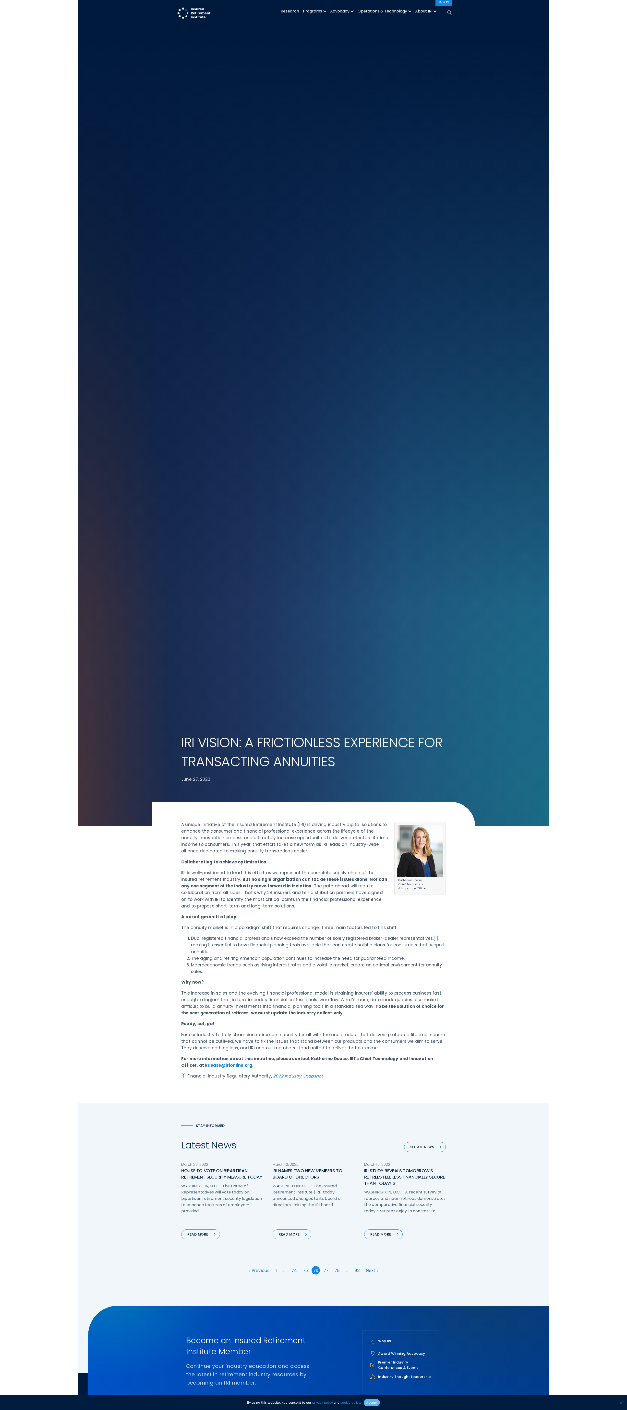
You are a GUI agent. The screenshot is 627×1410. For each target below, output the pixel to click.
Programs (312, 11)
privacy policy (322, 1402)
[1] (436, 938)
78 (337, 1270)
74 (294, 1270)
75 (305, 1270)
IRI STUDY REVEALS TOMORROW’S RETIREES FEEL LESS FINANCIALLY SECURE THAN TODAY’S (404, 1177)
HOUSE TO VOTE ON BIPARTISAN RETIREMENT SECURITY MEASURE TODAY (221, 1174)
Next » (372, 1270)
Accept (371, 1402)
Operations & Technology (382, 11)
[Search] (447, 13)
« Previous (259, 1270)
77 (326, 1270)
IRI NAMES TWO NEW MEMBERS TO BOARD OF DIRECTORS (307, 1174)
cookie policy (350, 1402)
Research (290, 11)
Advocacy (340, 11)
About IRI (423, 11)
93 (357, 1270)
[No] (620, 1402)
